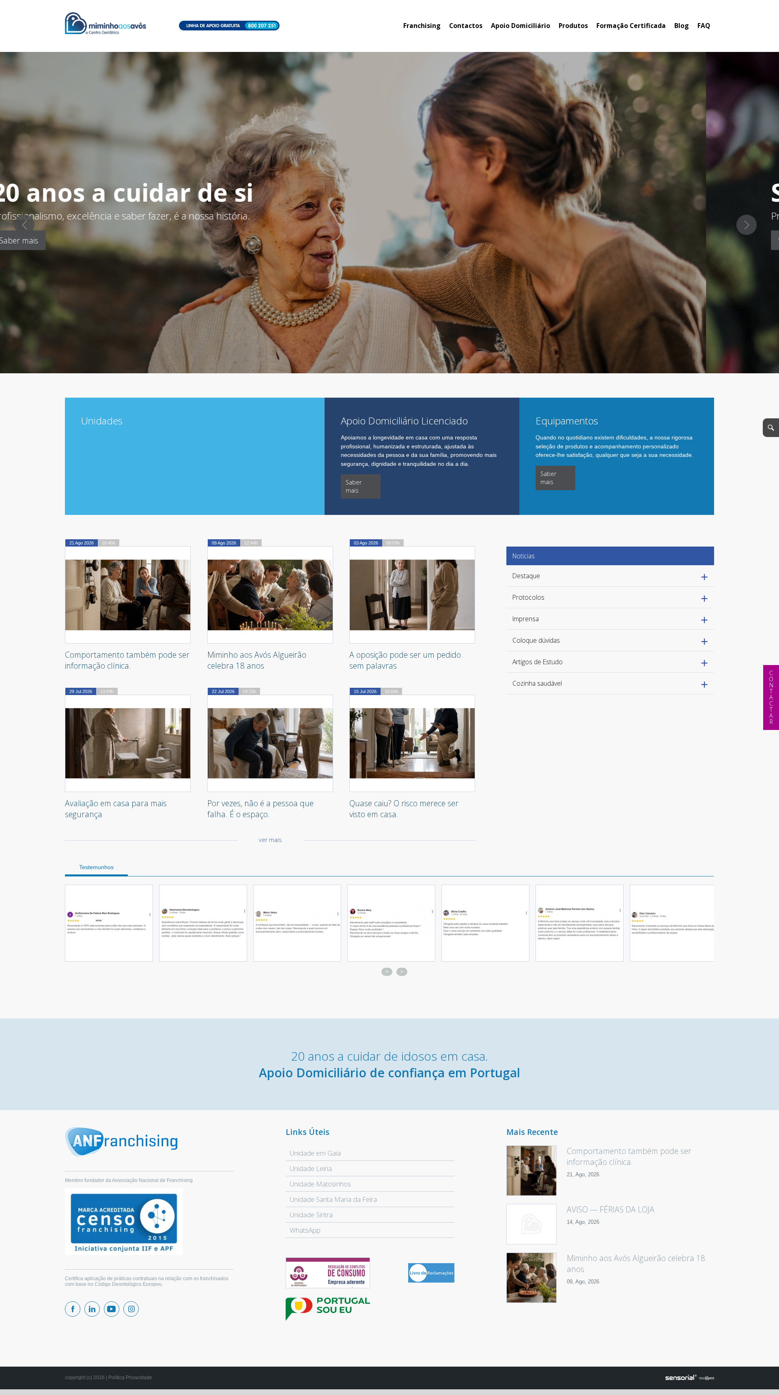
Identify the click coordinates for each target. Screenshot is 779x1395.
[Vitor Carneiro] (580, 923)
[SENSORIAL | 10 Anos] (689, 1378)
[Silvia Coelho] (391, 923)
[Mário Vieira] (203, 923)
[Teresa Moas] (674, 923)
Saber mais (91, 240)
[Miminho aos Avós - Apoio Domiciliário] (105, 23)
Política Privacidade (130, 1377)
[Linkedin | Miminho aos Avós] (92, 1309)
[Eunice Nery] (297, 923)
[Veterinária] (109, 923)
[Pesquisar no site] (771, 427)
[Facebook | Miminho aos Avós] (72, 1309)
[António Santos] (485, 923)
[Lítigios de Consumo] (328, 1273)
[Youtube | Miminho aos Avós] (111, 1309)
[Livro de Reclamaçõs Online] (431, 1281)
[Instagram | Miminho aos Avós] (131, 1309)
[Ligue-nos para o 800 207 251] (229, 26)
